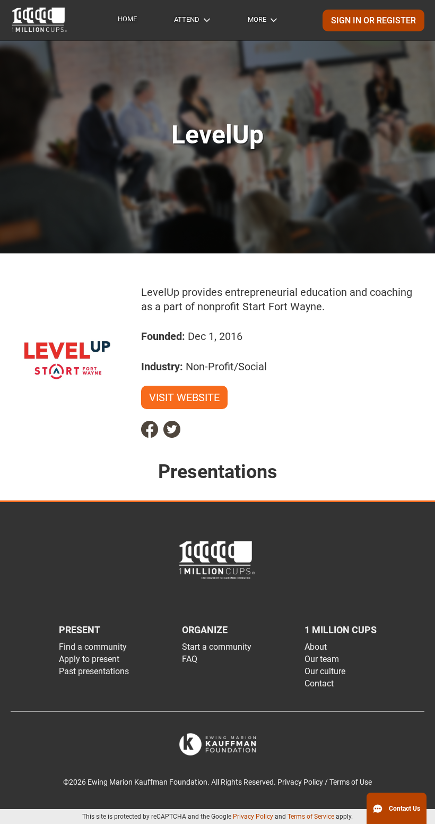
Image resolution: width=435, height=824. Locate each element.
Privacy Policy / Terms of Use (324, 782)
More (257, 19)
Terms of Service (311, 816)
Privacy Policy (253, 816)
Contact (319, 683)
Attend (186, 19)
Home (127, 19)
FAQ (189, 659)
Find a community (93, 647)
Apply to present (89, 659)
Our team (321, 659)
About (315, 647)
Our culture (324, 671)
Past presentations (94, 671)
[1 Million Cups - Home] (40, 20)
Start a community (216, 647)
